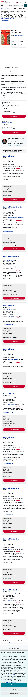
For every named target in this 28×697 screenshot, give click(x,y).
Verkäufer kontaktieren (8, 182)
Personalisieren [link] (14, 693)
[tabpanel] (13, 86)
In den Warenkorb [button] (14, 116)
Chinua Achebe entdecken (14, 145)
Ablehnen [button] (14, 689)
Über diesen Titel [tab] (16, 67)
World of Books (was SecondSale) (16, 217)
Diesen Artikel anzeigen (7, 106)
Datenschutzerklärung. (10, 682)
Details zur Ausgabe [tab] (7, 71)
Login (21, 2)
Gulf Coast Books (12, 404)
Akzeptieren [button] (14, 685)
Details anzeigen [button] (6, 97)
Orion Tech (10, 316)
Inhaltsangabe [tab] (6, 67)
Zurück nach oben (14, 648)
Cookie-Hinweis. (15, 677)
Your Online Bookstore (13, 359)
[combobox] (16, 5)
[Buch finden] (25, 5)
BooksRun (10, 166)
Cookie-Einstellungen (13, 674)
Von (14, 44)
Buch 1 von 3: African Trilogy (7, 18)
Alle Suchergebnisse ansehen (14, 642)
